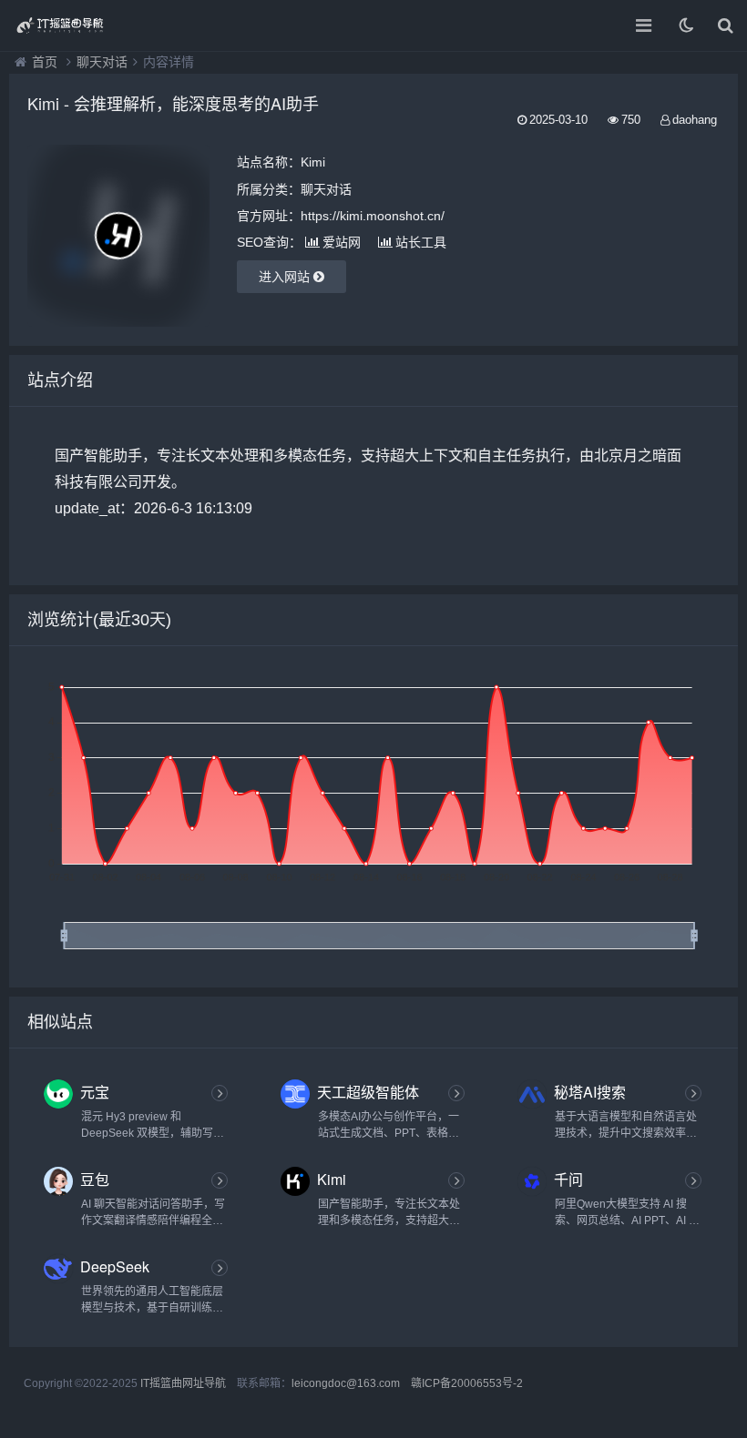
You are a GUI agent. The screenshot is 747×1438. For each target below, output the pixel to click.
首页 (44, 62)
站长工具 (420, 242)
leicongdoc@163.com (346, 1383)
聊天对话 (102, 62)
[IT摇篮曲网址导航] (77, 25)
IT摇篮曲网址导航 (183, 1383)
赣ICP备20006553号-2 (467, 1383)
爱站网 (341, 242)
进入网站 (286, 276)
